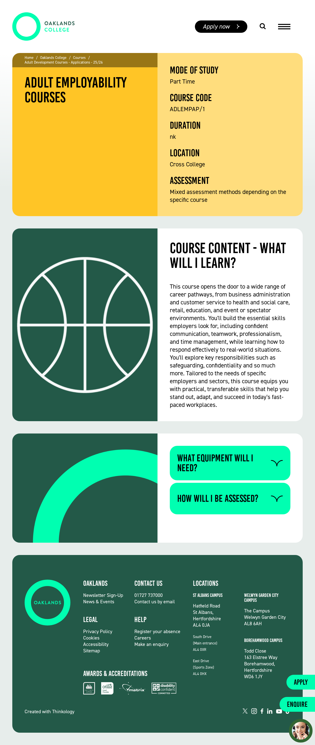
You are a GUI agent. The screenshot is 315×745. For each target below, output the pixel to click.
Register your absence (157, 631)
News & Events (98, 601)
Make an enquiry (151, 644)
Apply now (216, 26)
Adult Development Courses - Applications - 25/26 (64, 62)
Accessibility (96, 644)
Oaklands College (53, 57)
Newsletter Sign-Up (103, 595)
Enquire (297, 704)
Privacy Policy (97, 631)
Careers (142, 638)
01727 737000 (148, 595)
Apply (301, 682)
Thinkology (63, 711)
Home (29, 57)
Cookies (91, 638)
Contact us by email (154, 601)
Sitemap (91, 650)
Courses (79, 57)
